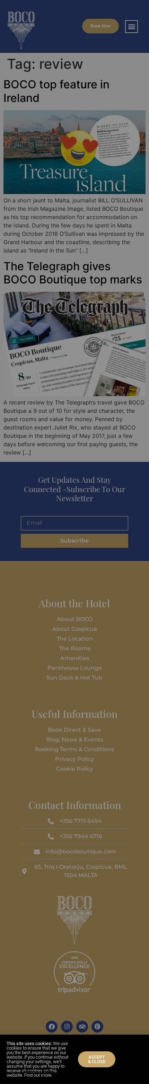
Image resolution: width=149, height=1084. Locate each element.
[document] (74, 542)
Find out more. (38, 1075)
